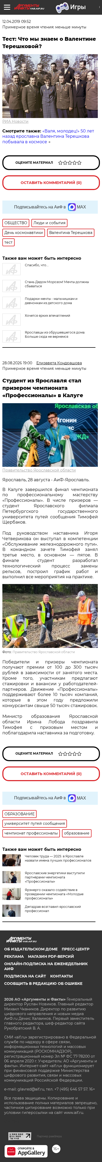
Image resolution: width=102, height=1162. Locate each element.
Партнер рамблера (49, 1136)
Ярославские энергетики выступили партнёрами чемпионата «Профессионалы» (55, 877)
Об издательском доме (31, 949)
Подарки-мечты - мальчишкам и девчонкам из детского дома (51, 301)
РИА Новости (15, 121)
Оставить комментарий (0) (51, 182)
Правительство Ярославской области (39, 470)
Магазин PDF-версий (51, 956)
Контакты (61, 976)
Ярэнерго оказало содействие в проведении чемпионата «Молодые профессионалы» (54, 894)
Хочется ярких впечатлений (47, 316)
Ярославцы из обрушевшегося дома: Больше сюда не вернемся (55, 334)
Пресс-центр (75, 949)
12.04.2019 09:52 (16, 21)
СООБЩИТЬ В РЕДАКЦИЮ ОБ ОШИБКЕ (43, 983)
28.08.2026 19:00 (17, 363)
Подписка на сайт (25, 976)
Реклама (14, 956)
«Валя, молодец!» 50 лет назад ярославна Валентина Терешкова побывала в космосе (48, 137)
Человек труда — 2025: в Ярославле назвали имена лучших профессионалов (58, 858)
